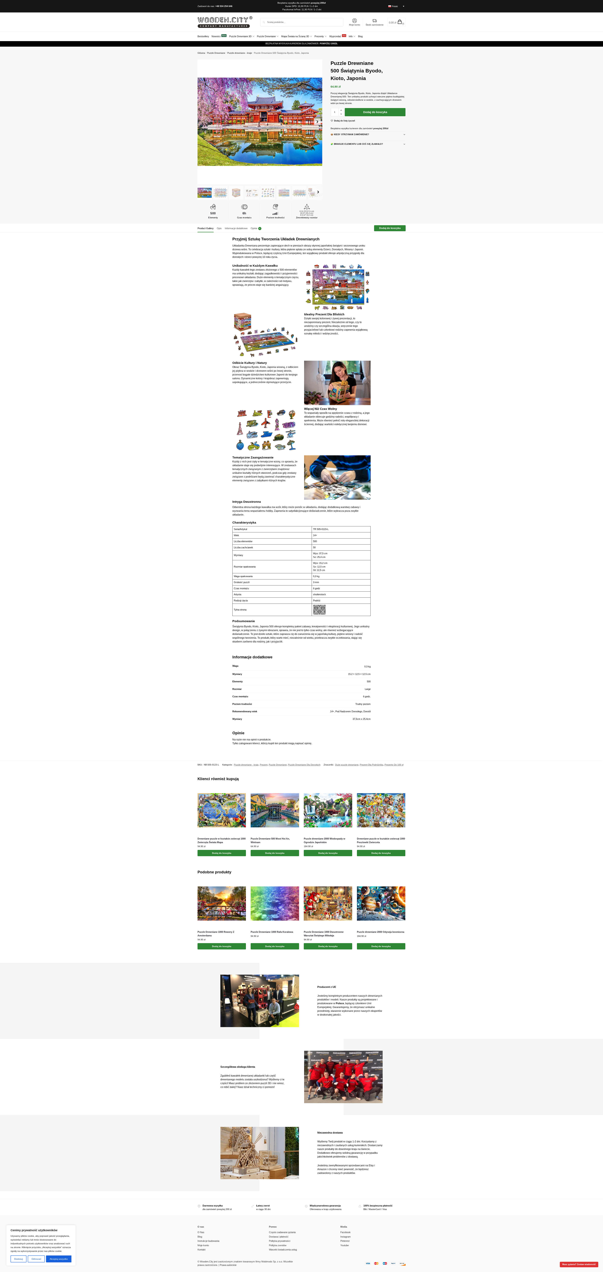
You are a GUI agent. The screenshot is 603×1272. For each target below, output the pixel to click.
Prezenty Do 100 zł (394, 764)
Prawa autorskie (228, 1265)
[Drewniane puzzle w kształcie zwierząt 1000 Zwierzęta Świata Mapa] (222, 810)
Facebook (345, 1232)
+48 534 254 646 (223, 6)
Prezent (264, 764)
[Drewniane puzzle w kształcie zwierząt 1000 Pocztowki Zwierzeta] (381, 810)
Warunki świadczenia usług (283, 1249)
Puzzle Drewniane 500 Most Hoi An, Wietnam (270, 840)
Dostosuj (18, 1259)
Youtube (344, 1245)
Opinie (255, 228)
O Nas (201, 1232)
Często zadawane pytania (282, 1232)
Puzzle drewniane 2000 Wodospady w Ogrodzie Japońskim (324, 840)
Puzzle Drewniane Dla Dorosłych (304, 764)
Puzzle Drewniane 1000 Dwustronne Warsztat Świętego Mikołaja (324, 934)
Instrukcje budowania (208, 1241)
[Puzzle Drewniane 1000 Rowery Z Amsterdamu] (222, 903)
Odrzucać (36, 1259)
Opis (219, 228)
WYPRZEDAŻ (327, 43)
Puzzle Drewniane (216, 53)
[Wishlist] (241, 790)
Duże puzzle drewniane (346, 764)
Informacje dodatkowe (236, 228)
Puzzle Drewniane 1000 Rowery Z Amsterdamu (216, 934)
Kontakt (201, 1249)
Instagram (345, 1236)
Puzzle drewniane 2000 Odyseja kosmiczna (380, 932)
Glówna (201, 53)
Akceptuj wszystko (59, 1259)
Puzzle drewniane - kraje (239, 53)
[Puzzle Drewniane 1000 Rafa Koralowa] (275, 903)
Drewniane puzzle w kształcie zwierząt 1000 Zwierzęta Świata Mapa (222, 840)
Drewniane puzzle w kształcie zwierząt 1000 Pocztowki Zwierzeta (381, 840)
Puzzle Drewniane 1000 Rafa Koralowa (272, 932)
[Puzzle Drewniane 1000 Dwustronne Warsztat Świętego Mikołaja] (328, 903)
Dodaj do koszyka (375, 112)
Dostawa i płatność (278, 1236)
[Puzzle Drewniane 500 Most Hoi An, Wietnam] (275, 810)
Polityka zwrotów (277, 1245)
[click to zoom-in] (260, 121)
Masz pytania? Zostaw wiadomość (579, 1264)
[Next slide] (317, 121)
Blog (200, 1236)
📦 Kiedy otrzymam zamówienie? (350, 134)
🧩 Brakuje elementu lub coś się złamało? (357, 144)
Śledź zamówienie (375, 24)
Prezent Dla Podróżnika (371, 764)
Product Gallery (206, 228)
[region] (41, 1245)
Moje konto (354, 24)
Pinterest (345, 1241)
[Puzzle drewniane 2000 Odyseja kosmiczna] (381, 903)
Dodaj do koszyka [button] (221, 853)
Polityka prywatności (279, 1241)
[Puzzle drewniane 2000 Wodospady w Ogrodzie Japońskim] (328, 810)
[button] (396, 22)
